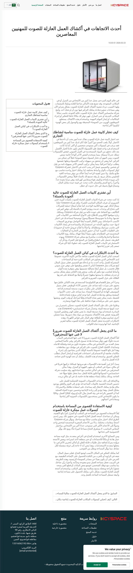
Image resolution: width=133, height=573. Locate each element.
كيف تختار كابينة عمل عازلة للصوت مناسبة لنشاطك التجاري (30, 113)
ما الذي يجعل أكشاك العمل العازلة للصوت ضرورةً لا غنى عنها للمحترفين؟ (29, 134)
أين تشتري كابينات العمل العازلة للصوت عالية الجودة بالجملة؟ (28, 120)
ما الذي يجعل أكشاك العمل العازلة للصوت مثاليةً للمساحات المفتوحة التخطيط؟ (72, 493)
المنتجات (48, 5)
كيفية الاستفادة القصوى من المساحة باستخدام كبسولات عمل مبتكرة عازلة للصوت (29, 143)
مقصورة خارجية (59, 527)
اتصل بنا (98, 5)
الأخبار (84, 5)
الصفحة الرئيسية (37, 5)
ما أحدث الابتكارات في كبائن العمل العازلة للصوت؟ (31, 127)
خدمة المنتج (71, 5)
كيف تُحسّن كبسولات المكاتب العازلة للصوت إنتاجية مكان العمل (81, 499)
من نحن (91, 5)
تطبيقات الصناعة (59, 5)
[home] (120, 5)
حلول (79, 5)
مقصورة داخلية (59, 523)
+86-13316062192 (21, 543)
